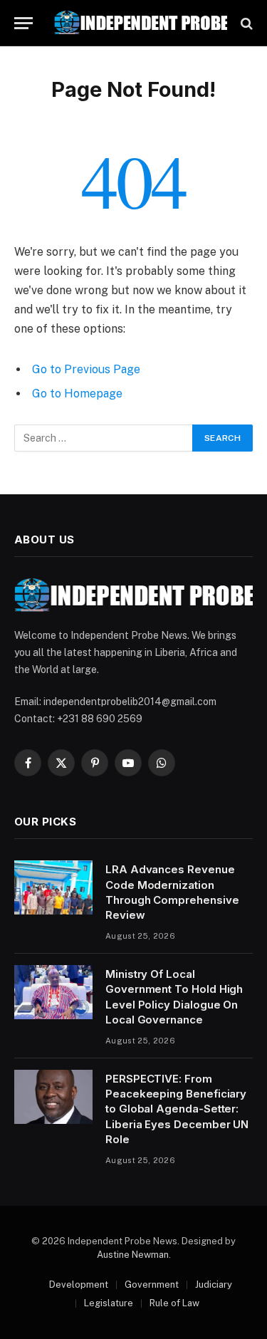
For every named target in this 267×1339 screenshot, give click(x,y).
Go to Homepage (77, 393)
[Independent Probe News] (140, 23)
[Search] (245, 23)
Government (152, 1284)
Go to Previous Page (86, 369)
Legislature (108, 1303)
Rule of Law (174, 1303)
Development (78, 1284)
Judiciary (213, 1284)
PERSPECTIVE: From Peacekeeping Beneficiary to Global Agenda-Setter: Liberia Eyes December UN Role (176, 1109)
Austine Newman (133, 1254)
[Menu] (23, 23)
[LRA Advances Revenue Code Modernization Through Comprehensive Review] (53, 887)
